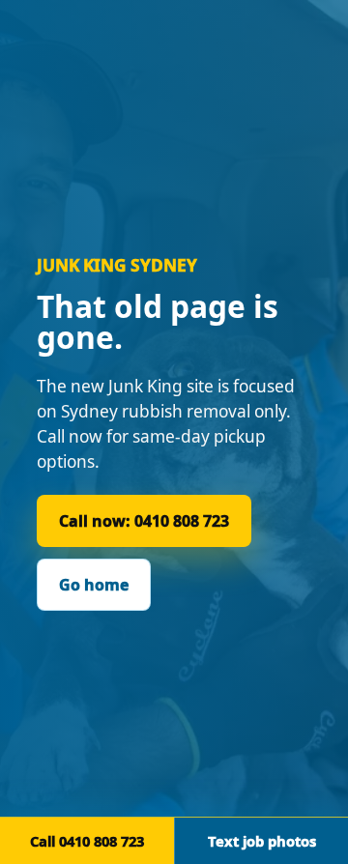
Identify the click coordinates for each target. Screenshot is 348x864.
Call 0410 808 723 (87, 840)
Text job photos (262, 840)
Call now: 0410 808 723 (144, 521)
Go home (94, 584)
